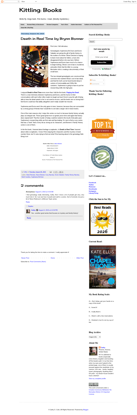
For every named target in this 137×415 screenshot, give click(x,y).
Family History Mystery (72, 175)
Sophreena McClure (37, 177)
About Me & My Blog (27, 27)
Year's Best (64, 24)
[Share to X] (58, 172)
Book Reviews (31, 175)
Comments (95, 84)
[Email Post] (50, 172)
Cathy (33, 210)
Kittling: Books (40, 10)
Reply (28, 202)
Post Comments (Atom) (38, 261)
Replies (30, 206)
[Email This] (54, 172)
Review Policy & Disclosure (35, 24)
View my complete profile (97, 378)
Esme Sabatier (59, 175)
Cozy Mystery (49, 175)
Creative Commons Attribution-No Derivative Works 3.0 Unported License (100, 392)
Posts (93, 80)
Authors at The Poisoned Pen (93, 24)
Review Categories (52, 24)
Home (22, 24)
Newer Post (25, 258)
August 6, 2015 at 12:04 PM (48, 210)
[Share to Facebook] (60, 172)
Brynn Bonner (40, 175)
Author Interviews (76, 24)
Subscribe (101, 62)
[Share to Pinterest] (62, 172)
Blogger (85, 409)
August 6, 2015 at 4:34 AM (44, 192)
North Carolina (26, 177)
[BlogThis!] (56, 172)
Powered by (96, 69)
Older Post (80, 258)
